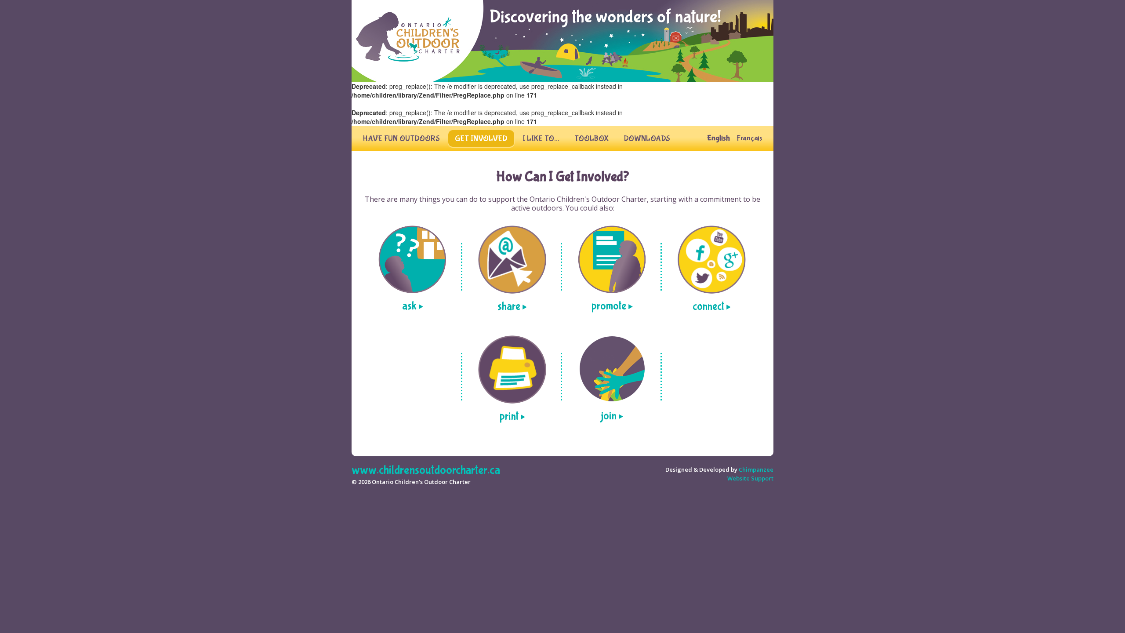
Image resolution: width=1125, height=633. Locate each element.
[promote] (612, 259)
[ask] (412, 259)
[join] (612, 369)
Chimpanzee (756, 469)
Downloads (647, 138)
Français (749, 138)
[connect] (712, 260)
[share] (512, 260)
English (718, 138)
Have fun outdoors (401, 138)
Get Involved (481, 138)
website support (750, 478)
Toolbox (591, 138)
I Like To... (541, 138)
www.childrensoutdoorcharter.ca (426, 470)
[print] (512, 369)
